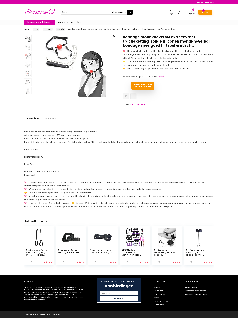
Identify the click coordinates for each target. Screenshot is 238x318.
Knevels (60, 29)
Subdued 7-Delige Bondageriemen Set (68, 251)
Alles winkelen (160, 294)
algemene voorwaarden (195, 291)
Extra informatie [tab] (52, 118)
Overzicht (158, 291)
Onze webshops (161, 301)
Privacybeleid (191, 287)
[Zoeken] (130, 12)
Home (26, 29)
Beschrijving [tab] (33, 118)
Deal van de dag (65, 22)
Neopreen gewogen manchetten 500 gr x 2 (102, 251)
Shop (36, 29)
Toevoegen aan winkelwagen (143, 85)
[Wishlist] (180, 11)
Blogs (78, 22)
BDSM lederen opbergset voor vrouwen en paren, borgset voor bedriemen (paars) (132, 254)
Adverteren (159, 304)
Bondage (48, 29)
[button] (114, 36)
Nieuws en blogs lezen (205, 2)
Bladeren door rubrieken (38, 22)
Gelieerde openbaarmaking (197, 294)
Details (161, 77)
